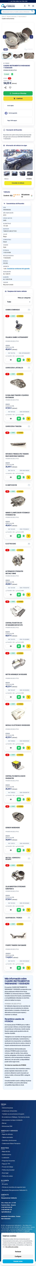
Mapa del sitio (6, 1151)
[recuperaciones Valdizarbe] (8, 6)
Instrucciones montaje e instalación (12, 1120)
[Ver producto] (11, 360)
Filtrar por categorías (24, 298)
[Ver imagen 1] (6, 173)
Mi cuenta (5, 1184)
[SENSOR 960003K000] (18, 816)
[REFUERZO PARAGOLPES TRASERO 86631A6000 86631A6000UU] (18, 442)
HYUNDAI (29, 179)
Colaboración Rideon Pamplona (11, 1143)
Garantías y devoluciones (9, 1140)
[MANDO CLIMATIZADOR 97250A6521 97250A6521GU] (18, 501)
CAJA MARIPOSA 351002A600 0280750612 (15, 888)
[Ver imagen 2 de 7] (18, 56)
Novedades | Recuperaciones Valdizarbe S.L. (15, 1190)
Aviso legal (5, 1173)
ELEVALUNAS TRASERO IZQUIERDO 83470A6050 (17, 396)
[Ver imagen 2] (14, 173)
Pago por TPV (6, 1164)
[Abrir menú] (33, 6)
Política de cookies (7, 1176)
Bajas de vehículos (7, 1134)
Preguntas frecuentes (8, 1160)
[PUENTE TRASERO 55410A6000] (18, 934)
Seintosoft (27, 1231)
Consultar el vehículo (18, 183)
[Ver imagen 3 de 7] (29, 56)
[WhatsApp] (19, 360)
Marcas (4, 1123)
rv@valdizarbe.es (6, 1212)
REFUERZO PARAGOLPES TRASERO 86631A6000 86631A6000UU (17, 455)
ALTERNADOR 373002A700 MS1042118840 (14, 572)
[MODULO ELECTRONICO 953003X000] (18, 714)
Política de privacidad (8, 1170)
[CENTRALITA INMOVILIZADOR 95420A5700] (18, 764)
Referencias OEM (7, 1126)
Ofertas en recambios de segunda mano (14, 1187)
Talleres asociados (7, 1137)
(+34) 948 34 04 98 (6, 1207)
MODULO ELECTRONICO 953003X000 (18, 725)
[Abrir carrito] (29, 6)
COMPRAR (19, 98)
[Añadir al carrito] (28, 360)
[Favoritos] (10, 88)
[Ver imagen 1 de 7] (7, 56)
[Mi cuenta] (25, 6)
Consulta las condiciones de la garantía (18, 268)
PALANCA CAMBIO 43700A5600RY (17, 337)
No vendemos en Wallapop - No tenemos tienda (16, 1117)
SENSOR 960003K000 (13, 828)
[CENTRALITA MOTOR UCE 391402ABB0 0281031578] (18, 611)
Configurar (18, 1256)
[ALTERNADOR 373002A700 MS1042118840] (18, 560)
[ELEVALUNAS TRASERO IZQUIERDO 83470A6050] (18, 384)
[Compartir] (5, 88)
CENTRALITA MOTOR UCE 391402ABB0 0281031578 (14, 624)
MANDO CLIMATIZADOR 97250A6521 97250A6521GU (18, 514)
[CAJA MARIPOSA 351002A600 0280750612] (18, 875)
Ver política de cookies (11, 1247)
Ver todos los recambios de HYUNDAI (15, 1065)
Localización (5, 1157)
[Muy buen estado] (12, 74)
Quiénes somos (6, 1154)
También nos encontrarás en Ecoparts (13, 1114)
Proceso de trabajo (7, 1167)
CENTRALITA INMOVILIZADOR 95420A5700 (15, 777)
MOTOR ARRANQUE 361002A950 (16, 674)
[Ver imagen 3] (22, 173)
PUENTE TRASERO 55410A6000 (16, 945)
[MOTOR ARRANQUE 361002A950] (18, 663)
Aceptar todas (18, 1261)
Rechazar (18, 1252)
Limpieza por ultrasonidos (9, 1111)
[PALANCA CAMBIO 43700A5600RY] (18, 326)
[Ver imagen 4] (30, 173)
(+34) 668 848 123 (6, 1209)
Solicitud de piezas (7, 1108)
